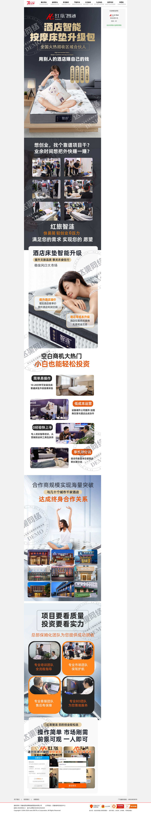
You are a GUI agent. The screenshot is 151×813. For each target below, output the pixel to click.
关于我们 (17, 799)
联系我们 (26, 799)
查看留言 (36, 799)
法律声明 (39, 786)
